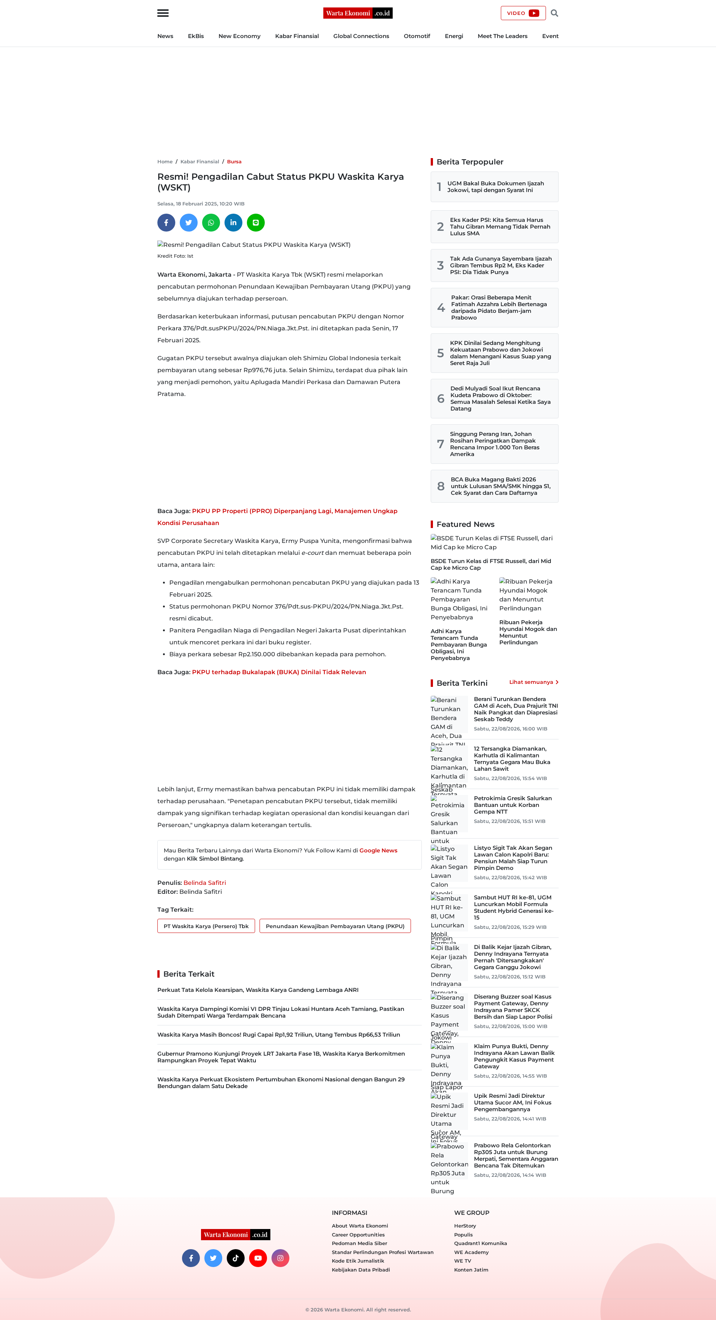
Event (550, 36)
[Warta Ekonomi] (358, 12)
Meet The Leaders (503, 36)
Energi (454, 36)
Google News (378, 850)
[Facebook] (166, 223)
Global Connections (361, 36)
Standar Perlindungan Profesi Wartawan (383, 1252)
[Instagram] (280, 1258)
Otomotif (417, 36)
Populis (463, 1235)
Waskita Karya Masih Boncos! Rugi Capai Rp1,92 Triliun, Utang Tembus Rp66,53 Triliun (278, 1034)
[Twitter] (189, 223)
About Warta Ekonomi (360, 1226)
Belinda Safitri (204, 882)
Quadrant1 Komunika (480, 1243)
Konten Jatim (471, 1270)
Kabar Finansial (297, 36)
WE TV (462, 1261)
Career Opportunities (358, 1235)
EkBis (196, 36)
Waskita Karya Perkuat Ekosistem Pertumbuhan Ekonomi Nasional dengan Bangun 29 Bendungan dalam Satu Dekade (281, 1083)
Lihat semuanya (531, 682)
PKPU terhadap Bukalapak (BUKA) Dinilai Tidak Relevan (279, 672)
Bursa (234, 161)
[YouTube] (258, 1258)
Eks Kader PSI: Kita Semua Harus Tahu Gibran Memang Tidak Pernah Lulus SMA (500, 226)
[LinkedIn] (233, 223)
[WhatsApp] (211, 223)
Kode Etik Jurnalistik (358, 1261)
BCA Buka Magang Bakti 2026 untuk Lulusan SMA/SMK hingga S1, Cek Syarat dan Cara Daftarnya (501, 486)
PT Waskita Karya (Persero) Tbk (206, 926)
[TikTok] (236, 1258)
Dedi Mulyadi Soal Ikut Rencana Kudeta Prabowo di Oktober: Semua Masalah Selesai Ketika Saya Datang (500, 398)
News (165, 36)
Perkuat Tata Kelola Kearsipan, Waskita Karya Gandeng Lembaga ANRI (258, 989)
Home (165, 161)
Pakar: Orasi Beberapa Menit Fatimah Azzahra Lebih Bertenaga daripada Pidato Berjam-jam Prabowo (499, 307)
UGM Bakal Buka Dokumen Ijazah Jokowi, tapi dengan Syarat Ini (496, 187)
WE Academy (471, 1252)
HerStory (465, 1226)
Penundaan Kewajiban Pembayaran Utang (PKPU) (335, 926)
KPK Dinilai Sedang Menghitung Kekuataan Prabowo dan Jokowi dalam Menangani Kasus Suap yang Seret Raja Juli (500, 353)
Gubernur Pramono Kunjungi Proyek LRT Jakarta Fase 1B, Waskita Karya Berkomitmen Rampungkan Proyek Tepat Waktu (281, 1057)
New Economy (240, 36)
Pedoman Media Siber (359, 1243)
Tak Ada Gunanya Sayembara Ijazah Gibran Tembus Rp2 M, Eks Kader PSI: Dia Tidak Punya (501, 265)
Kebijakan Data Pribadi (361, 1270)
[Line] (256, 223)
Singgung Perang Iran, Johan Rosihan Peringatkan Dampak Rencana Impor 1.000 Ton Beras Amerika (495, 444)
